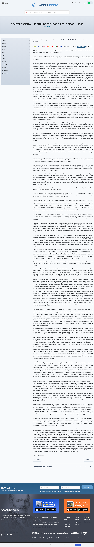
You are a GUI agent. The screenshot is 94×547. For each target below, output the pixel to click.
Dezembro (5, 73)
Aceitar (78, 544)
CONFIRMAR (87, 487)
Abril (3, 49)
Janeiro (4, 40)
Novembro (5, 70)
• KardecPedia (67, 522)
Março (4, 46)
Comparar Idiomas (81, 46)
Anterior (38, 459)
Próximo (87, 459)
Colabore (86, 517)
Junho (3, 55)
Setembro (4, 64)
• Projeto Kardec (78, 522)
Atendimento (87, 519)
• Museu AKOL (77, 524)
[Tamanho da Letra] (87, 47)
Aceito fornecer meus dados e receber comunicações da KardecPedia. (61, 491)
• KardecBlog (67, 526)
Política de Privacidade (68, 544)
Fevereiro (4, 43)
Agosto (4, 61)
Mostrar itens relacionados (83, 467)
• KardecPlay (67, 524)
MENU (6, 3)
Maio (3, 52)
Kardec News (87, 522)
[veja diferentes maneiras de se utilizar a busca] (26, 12)
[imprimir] (91, 47)
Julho (3, 58)
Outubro (4, 67)
